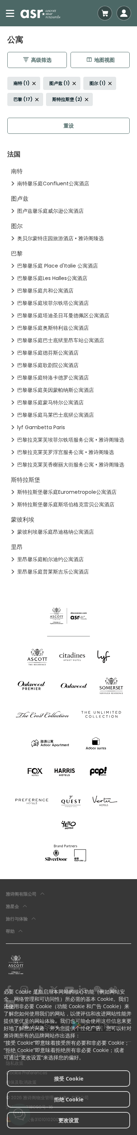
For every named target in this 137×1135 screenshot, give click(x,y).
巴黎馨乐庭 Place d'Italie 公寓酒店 (57, 265)
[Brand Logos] (37, 656)
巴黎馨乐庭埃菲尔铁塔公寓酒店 (53, 303)
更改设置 (68, 1120)
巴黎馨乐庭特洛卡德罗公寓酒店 (53, 377)
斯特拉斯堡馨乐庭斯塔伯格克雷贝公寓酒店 (65, 504)
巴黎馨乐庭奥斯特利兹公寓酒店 (53, 328)
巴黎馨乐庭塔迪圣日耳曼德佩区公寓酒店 (63, 315)
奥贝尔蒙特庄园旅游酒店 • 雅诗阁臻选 (60, 238)
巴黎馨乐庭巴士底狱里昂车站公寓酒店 (60, 340)
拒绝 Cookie (68, 1099)
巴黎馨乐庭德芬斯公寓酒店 (48, 352)
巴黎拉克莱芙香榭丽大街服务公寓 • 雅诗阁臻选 (70, 464)
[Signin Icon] (124, 13)
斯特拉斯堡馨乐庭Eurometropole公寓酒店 (67, 492)
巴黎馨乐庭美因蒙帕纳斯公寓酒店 (55, 390)
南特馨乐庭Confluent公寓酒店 (53, 183)
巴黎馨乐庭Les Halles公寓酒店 (52, 278)
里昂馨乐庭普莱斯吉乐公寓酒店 (53, 571)
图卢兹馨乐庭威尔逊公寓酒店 (50, 211)
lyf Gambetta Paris (41, 427)
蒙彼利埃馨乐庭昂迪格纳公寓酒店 (55, 532)
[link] (16, 965)
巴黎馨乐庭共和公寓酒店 (45, 290)
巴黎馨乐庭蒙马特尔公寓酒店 (50, 402)
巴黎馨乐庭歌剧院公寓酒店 (48, 365)
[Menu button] (10, 13)
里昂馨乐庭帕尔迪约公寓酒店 (50, 559)
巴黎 (17, 253)
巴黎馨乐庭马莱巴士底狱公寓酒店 (55, 415)
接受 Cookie (68, 1078)
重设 (69, 125)
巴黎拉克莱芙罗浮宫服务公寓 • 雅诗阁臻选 (65, 452)
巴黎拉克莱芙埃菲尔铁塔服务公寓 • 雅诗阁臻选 (70, 439)
